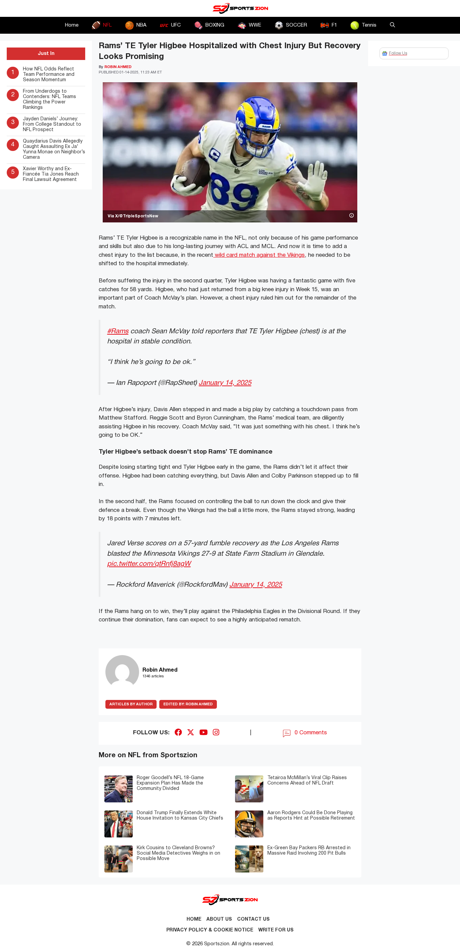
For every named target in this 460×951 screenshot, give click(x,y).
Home (71, 25)
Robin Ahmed (188, 704)
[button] (392, 25)
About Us (219, 919)
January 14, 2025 (225, 383)
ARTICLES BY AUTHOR (131, 704)
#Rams (117, 331)
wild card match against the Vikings (259, 255)
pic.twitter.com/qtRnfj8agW (149, 564)
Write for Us (276, 930)
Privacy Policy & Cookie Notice (209, 930)
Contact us (253, 919)
